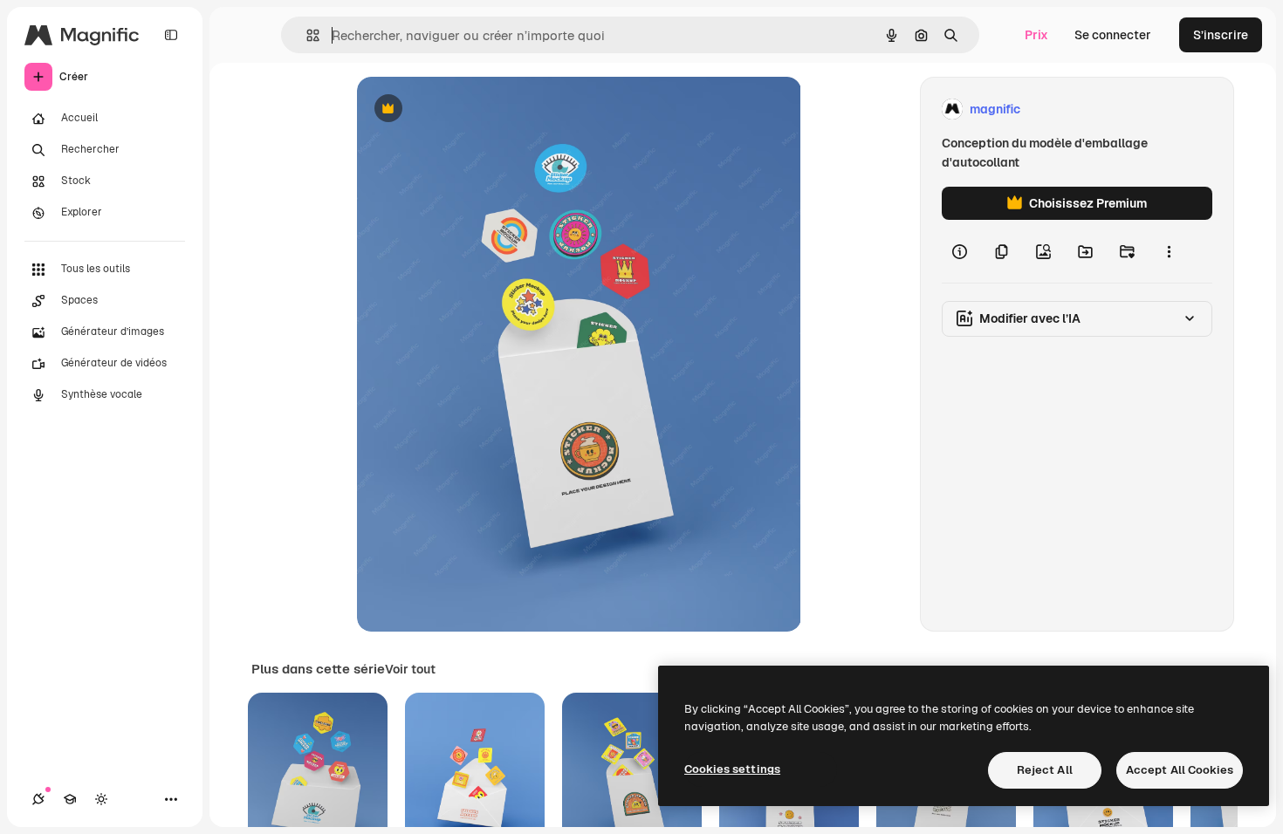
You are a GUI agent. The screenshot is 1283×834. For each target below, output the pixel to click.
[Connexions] (38, 799)
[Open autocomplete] (306, 35)
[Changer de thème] (101, 799)
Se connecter (1112, 35)
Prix (1036, 35)
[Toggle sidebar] (171, 35)
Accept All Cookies (1179, 769)
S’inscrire (1220, 35)
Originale (472, 109)
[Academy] (70, 799)
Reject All (1045, 769)
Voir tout (410, 669)
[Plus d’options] (1168, 251)
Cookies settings (732, 769)
